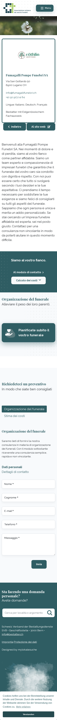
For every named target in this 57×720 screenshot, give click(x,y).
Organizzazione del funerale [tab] (24, 409)
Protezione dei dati (25, 641)
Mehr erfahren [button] (23, 707)
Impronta (7, 641)
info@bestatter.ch (12, 634)
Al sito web (38, 126)
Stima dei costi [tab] (14, 416)
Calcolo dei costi (26, 280)
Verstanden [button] (28, 714)
